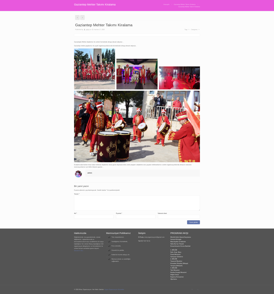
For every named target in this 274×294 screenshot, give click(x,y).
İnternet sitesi (162, 213)
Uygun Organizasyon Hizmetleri (114, 289)
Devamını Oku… (79, 250)
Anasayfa (166, 4)
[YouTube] (192, 289)
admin (88, 29)
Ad (75, 213)
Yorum (76, 194)
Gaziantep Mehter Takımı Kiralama (184, 4)
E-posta (119, 213)
